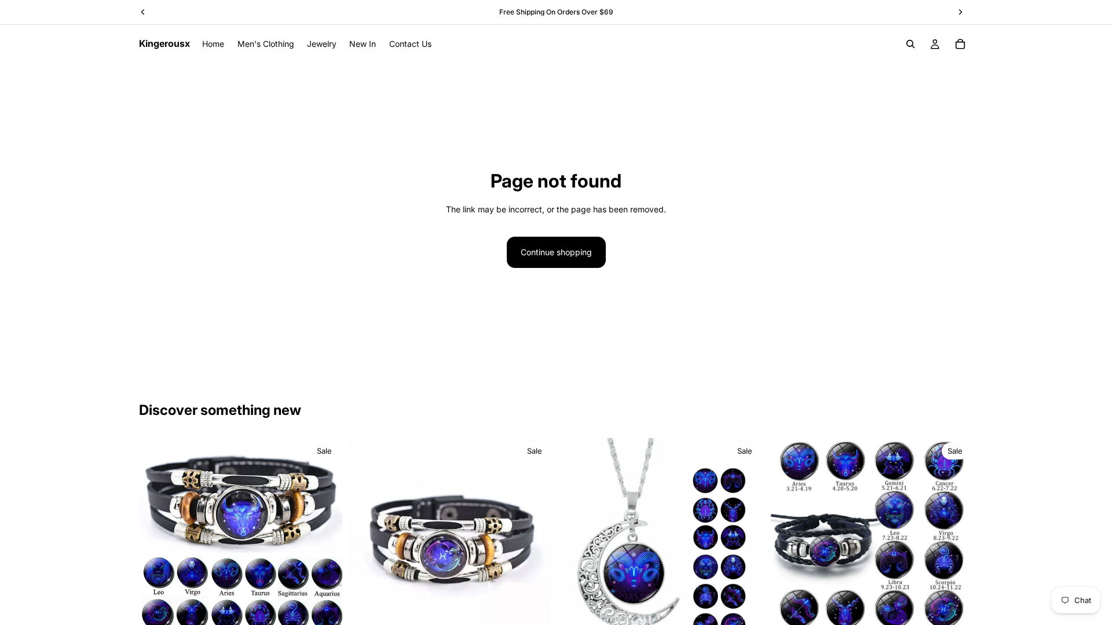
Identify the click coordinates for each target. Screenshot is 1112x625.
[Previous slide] (156, 540)
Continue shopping (556, 252)
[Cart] (960, 44)
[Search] (910, 44)
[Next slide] (325, 540)
